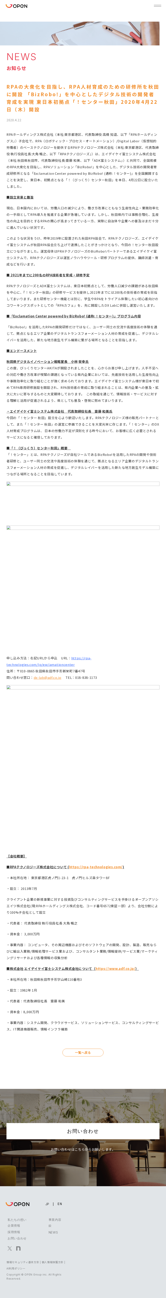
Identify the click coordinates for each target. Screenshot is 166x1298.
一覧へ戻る (83, 1052)
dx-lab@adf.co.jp (47, 677)
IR (50, 1226)
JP (47, 1204)
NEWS (53, 1232)
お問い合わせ (83, 1131)
